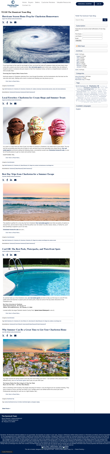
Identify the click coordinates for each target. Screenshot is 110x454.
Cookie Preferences (7, 451)
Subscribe (78, 40)
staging (77, 98)
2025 (76, 69)
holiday (81, 98)
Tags (78, 83)
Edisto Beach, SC (88, 95)
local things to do (89, 89)
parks (96, 89)
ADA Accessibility (64, 446)
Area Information (80, 76)
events (104, 91)
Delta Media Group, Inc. (66, 449)
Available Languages (83, 106)
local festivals (102, 96)
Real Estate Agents (81, 91)
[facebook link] (7, 22)
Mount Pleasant (19, 168)
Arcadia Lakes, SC (82, 100)
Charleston (12, 92)
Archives (79, 51)
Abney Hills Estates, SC (91, 99)
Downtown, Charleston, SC (92, 87)
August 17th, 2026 (6, 18)
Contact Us (26, 5)
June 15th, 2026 (5, 332)
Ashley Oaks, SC (96, 100)
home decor (94, 93)
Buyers (30, 2)
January (79, 67)
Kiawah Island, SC (102, 94)
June (78, 59)
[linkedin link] (11, 22)
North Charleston (30, 92)
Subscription (80, 26)
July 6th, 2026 (5, 251)
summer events (86, 92)
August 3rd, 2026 (6, 99)
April (78, 62)
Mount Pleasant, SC (94, 96)
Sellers (37, 2)
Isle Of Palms (18, 324)
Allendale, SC (99, 99)
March (78, 64)
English (78, 109)
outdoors (102, 87)
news (88, 91)
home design (100, 92)
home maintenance (95, 97)
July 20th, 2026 (5, 176)
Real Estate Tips (79, 79)
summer (100, 91)
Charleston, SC (94, 86)
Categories (80, 73)
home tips (86, 94)
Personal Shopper (85, 4)
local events (80, 93)
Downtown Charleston (20, 92)
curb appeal (102, 97)
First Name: (78, 34)
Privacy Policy (45, 446)
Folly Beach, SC (93, 91)
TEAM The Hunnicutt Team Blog (85, 16)
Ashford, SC (89, 100)
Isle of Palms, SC (103, 86)
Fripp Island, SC (103, 95)
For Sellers (99, 90)
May (78, 60)
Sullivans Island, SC (80, 95)
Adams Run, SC (94, 98)
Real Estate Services (86, 90)
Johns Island (25, 324)
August (79, 56)
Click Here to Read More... (13, 81)
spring (91, 102)
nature (99, 102)
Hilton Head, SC (96, 95)
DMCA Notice (54, 446)
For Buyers (94, 90)
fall (85, 97)
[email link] (15, 22)
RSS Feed (81, 46)
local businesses (42, 165)
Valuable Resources (64, 2)
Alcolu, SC (83, 99)
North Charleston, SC (82, 86)
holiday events (87, 98)
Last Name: (78, 36)
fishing (99, 89)
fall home (89, 97)
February (79, 65)
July (78, 57)
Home (24, 2)
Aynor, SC (78, 99)
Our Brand (78, 78)
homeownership (94, 94)
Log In (99, 4)
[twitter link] (3, 22)
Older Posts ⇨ (6, 408)
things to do (81, 97)
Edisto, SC (87, 96)
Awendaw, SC (86, 102)
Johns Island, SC (79, 87)
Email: (77, 38)
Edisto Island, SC (80, 96)
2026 (76, 54)
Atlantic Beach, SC (102, 98)
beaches (95, 102)
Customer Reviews (48, 2)
